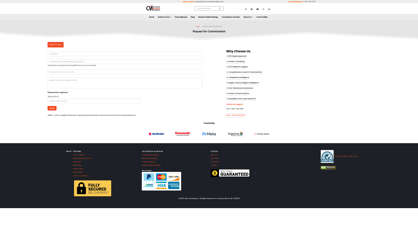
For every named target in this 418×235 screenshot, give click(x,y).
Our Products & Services (152, 151)
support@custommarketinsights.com (209, 2)
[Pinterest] (251, 9)
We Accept (147, 170)
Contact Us (215, 162)
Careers (214, 165)
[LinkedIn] (269, 9)
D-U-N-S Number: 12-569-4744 (346, 156)
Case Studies (261, 17)
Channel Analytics (149, 162)
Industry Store (164, 17)
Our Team (214, 158)
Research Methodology (208, 17)
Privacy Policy (78, 169)
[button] (234, 108)
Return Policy (78, 172)
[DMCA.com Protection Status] (346, 167)
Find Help (77, 151)
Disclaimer (77, 162)
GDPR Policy (77, 165)
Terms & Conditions (80, 176)
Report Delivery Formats (82, 158)
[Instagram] (263, 9)
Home (151, 17)
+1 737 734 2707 (309, 2)
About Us (247, 17)
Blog (193, 17)
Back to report (56, 45)
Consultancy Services (231, 17)
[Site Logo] (157, 9)
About (68, 151)
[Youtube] (257, 9)
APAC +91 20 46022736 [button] (235, 115)
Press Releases (181, 17)
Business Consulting (149, 158)
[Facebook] (245, 9)
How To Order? (78, 155)
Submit (52, 108)
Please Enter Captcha (58, 92)
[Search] (220, 8)
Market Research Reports (151, 165)
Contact (214, 151)
